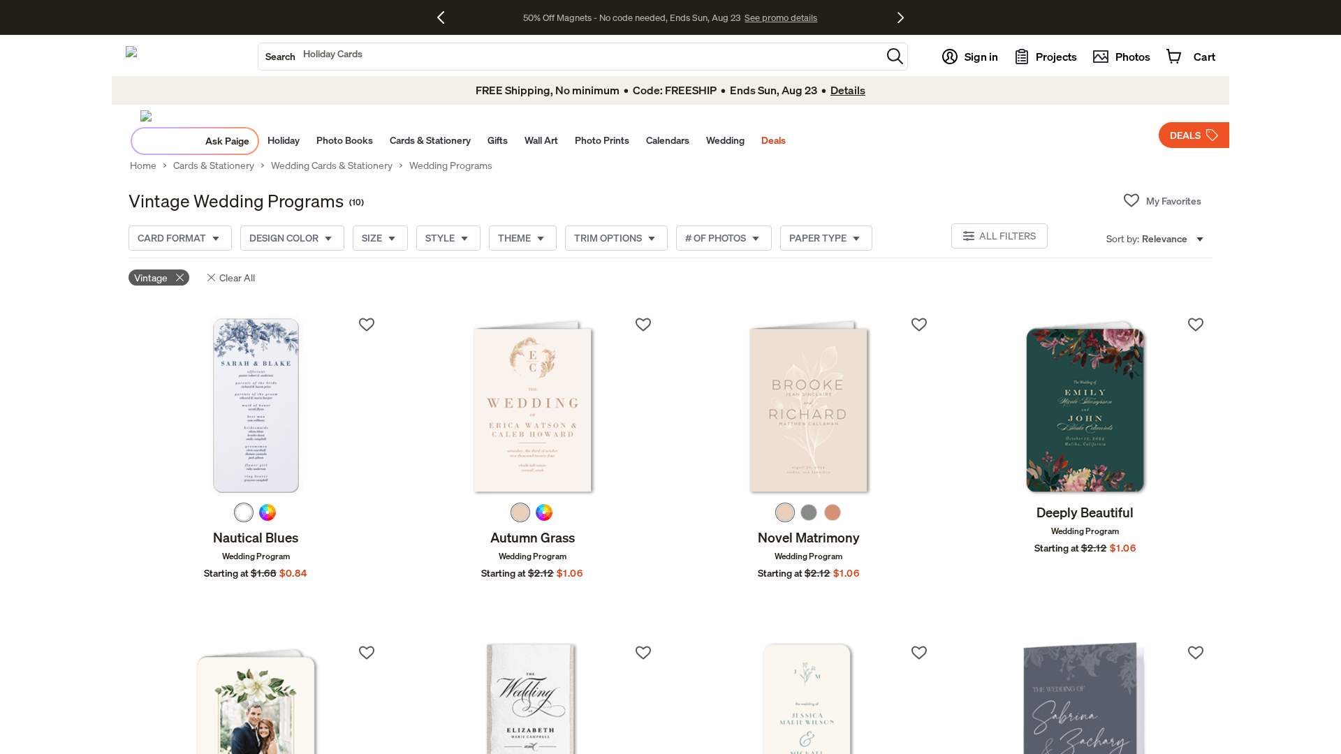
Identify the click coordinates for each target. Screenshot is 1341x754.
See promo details (781, 17)
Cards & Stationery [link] (213, 165)
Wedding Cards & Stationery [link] (332, 165)
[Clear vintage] (180, 277)
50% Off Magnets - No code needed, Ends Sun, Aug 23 (631, 17)
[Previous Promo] (446, 17)
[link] (256, 405)
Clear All (237, 277)
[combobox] (570, 56)
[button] (895, 56)
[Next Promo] (900, 17)
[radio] (244, 512)
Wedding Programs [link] (450, 165)
